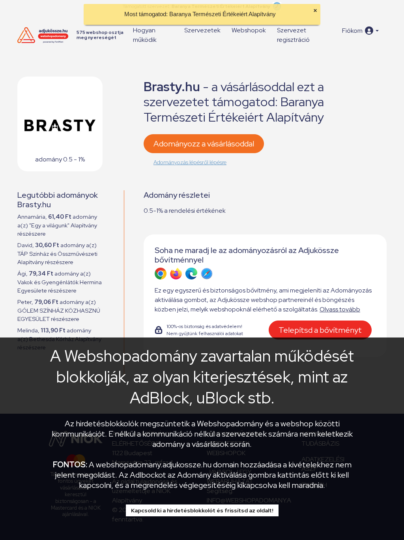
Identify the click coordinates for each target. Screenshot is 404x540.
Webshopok (249, 30)
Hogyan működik (145, 35)
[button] (360, 30)
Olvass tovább (340, 309)
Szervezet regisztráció (293, 35)
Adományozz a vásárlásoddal (203, 144)
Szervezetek (202, 30)
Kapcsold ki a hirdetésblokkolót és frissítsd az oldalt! (202, 510)
